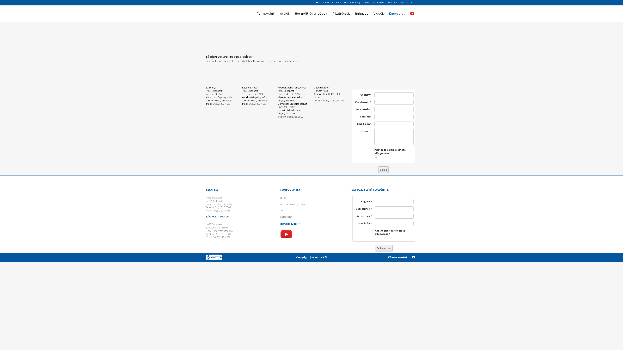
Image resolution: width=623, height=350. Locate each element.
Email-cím (363, 124)
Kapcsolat (286, 216)
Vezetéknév (362, 102)
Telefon (365, 116)
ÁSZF (283, 210)
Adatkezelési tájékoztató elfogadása (390, 151)
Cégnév (365, 94)
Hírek (283, 197)
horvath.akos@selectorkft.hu (329, 100)
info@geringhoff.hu (223, 97)
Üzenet (365, 131)
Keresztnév (362, 109)
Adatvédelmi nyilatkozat (294, 204)
